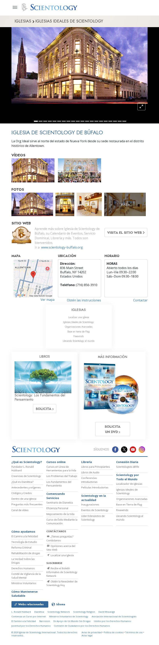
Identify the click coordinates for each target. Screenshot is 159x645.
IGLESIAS (78, 309)
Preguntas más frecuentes (26, 504)
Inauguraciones (90, 504)
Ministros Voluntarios (23, 583)
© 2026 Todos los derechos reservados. (44, 634)
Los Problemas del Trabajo (61, 476)
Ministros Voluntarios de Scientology (68, 616)
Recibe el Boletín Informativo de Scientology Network (61, 572)
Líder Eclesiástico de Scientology (93, 517)
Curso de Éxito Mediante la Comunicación (61, 521)
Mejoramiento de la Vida (60, 514)
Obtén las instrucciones (84, 300)
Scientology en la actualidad (93, 498)
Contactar (140, 300)
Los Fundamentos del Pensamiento (58, 483)
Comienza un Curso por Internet (28, 616)
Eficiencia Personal (57, 508)
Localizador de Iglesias (129, 483)
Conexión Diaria (127, 462)
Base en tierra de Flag (78, 331)
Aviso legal (87, 635)
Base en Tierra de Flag (129, 504)
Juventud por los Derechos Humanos (30, 625)
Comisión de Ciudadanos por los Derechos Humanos (82, 625)
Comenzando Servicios (55, 496)
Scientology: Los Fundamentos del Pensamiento (40, 397)
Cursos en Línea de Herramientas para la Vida (61, 468)
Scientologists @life (127, 466)
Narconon (44, 621)
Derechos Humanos (23, 568)
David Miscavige (107, 611)
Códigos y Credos (21, 493)
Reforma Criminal (21, 547)
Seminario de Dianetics (59, 502)
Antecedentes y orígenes (26, 487)
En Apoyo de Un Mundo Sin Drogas (72, 621)
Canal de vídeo (20, 510)
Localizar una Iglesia (62, 555)
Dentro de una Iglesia (23, 498)
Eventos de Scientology (94, 510)
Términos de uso (134, 632)
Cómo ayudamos (23, 531)
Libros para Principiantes (95, 466)
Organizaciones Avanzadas (78, 327)
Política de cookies (113, 632)
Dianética (39, 611)
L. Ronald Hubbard (21, 611)
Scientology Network (59, 611)
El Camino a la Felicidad (24, 536)
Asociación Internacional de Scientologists (114, 616)
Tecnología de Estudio (24, 542)
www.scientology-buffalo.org (62, 247)
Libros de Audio (90, 472)
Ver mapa (47, 299)
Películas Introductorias (94, 487)
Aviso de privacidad (92, 632)
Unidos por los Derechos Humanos (112, 621)
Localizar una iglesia (78, 317)
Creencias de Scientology (26, 476)
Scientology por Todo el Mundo (127, 477)
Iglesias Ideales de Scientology (78, 322)
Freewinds (78, 336)
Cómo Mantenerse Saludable (24, 594)
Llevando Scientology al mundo (78, 341)
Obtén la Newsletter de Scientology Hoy (62, 583)
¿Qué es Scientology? (26, 462)
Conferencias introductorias (89, 479)
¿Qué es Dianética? (22, 482)
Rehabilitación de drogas (25, 553)
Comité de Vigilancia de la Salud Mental (26, 575)
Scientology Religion (84, 611)
